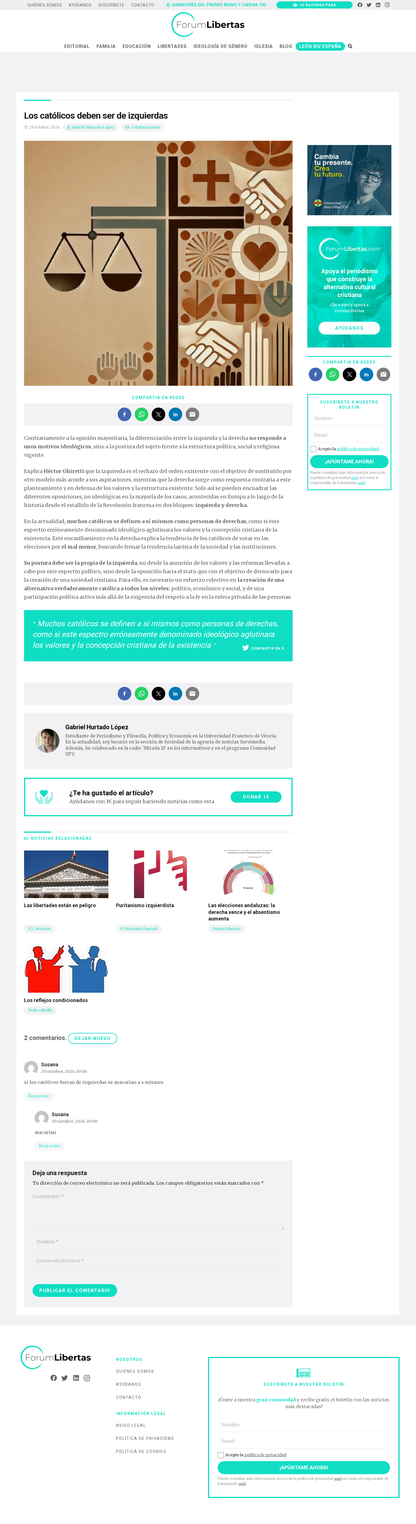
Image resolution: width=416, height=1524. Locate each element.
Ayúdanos (128, 1384)
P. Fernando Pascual (139, 928)
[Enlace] (208, 25)
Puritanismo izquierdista (145, 905)
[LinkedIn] (378, 5)
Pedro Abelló (40, 1010)
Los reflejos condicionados (56, 1000)
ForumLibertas (227, 928)
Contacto (128, 1397)
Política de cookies (141, 1451)
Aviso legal (131, 1425)
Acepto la (348, 448)
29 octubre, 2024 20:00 (64, 1071)
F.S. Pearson (39, 928)
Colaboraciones (145, 127)
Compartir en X (267, 648)
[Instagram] (387, 5)
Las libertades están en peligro (60, 905)
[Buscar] (350, 46)
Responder (39, 1096)
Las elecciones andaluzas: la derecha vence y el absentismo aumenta (244, 912)
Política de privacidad (145, 1438)
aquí (354, 478)
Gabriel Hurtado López (93, 127)
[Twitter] (369, 5)
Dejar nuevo (92, 1038)
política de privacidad (358, 448)
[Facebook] (360, 5)
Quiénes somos (135, 1371)
